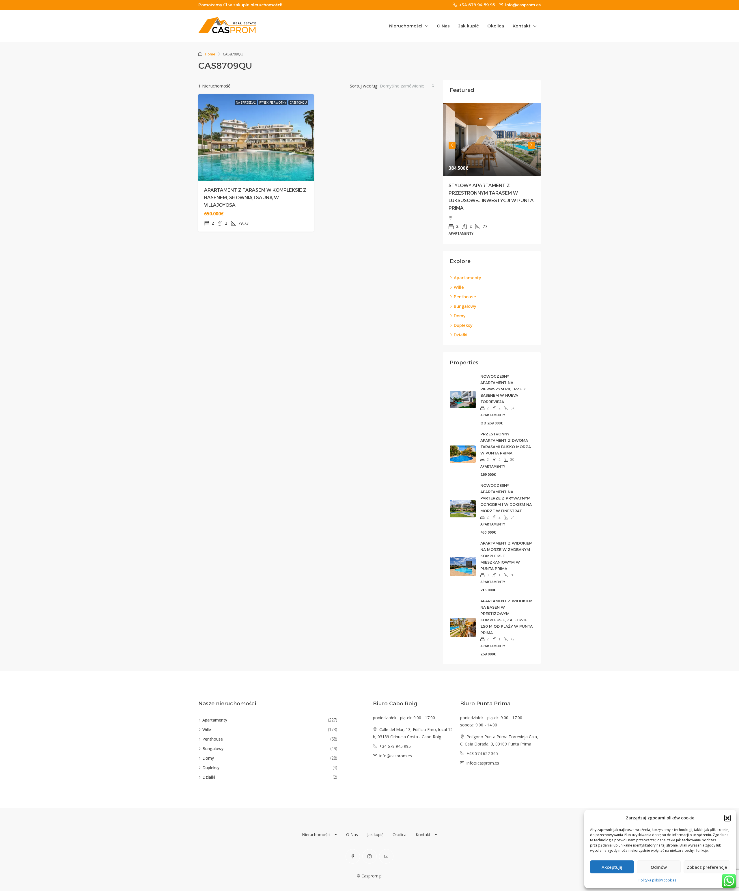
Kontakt (522, 26)
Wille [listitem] (459, 287)
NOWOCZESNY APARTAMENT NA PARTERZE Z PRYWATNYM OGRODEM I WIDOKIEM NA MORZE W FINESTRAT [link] (506, 498)
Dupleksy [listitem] (463, 325)
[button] (727, 818)
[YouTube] (386, 856)
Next (531, 145)
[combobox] (407, 86)
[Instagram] (369, 856)
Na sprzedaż (246, 102)
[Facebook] (353, 856)
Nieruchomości (405, 26)
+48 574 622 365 (482, 753)
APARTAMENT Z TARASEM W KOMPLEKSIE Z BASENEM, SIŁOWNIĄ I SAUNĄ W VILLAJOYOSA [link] (255, 197)
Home (210, 54)
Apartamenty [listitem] (467, 277)
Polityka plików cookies (657, 880)
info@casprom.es (395, 755)
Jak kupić (468, 26)
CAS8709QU (298, 102)
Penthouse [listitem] (465, 296)
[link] (492, 139)
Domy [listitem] (460, 315)
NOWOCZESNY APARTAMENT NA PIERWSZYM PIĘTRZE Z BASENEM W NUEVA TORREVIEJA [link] (503, 389)
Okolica (495, 26)
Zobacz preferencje (707, 867)
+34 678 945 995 (395, 746)
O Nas (443, 26)
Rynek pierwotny (272, 102)
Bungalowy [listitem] (465, 306)
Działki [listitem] (460, 335)
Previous (452, 145)
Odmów (659, 867)
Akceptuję (612, 867)
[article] (492, 173)
